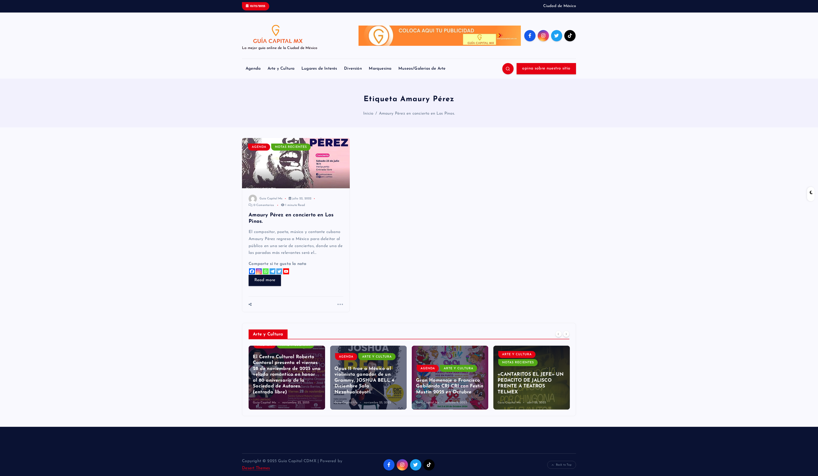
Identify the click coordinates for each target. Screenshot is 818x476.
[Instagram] (259, 271)
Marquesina (380, 69)
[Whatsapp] (266, 271)
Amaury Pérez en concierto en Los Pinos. (417, 114)
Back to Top (564, 464)
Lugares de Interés (319, 69)
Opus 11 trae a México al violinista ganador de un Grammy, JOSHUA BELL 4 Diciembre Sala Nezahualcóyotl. (364, 380)
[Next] (566, 334)
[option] (287, 378)
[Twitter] (279, 271)
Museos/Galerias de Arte (421, 69)
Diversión (353, 69)
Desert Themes (256, 468)
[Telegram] (272, 271)
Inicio (368, 114)
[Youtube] (286, 271)
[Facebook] (252, 271)
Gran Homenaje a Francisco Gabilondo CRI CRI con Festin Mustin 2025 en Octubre (449, 386)
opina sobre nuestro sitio (546, 68)
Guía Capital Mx (270, 198)
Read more (264, 280)
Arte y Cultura (281, 69)
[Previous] (558, 334)
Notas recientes (291, 147)
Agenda (253, 69)
